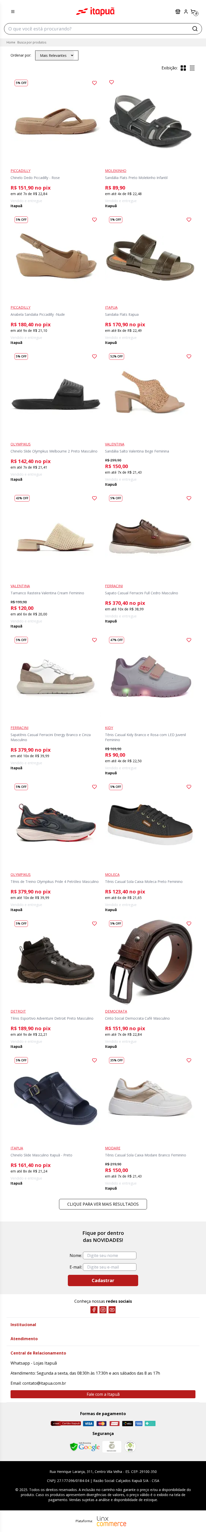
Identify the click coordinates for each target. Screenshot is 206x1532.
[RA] (130, 1446)
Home (11, 42)
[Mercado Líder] (112, 1446)
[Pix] (150, 1423)
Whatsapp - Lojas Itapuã (34, 1363)
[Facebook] (93, 1309)
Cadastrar (103, 1280)
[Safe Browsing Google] (85, 1446)
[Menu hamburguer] (13, 11)
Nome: (76, 1255)
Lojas (178, 11)
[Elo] (127, 1423)
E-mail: (76, 1267)
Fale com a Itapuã (103, 1394)
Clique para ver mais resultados (103, 1204)
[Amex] (138, 1423)
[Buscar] (195, 29)
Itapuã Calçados (95, 11)
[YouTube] (112, 1309)
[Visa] (88, 1423)
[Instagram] (103, 1309)
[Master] (101, 1423)
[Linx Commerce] (111, 1521)
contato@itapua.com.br (44, 1383)
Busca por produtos (31, 42)
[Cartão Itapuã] (65, 1423)
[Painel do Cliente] (185, 11)
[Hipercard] (114, 1423)
